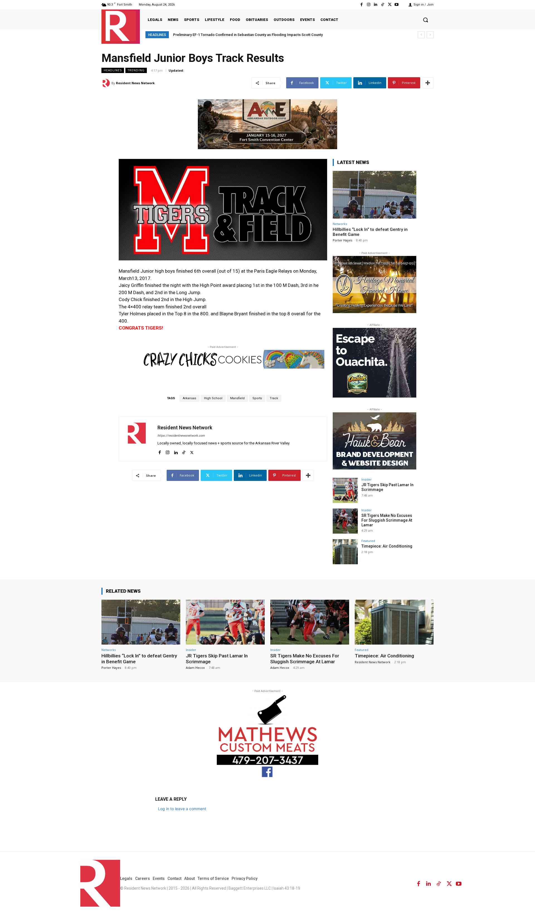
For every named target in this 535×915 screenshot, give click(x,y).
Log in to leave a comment (182, 808)
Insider (366, 479)
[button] (425, 20)
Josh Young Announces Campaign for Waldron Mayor (220, 35)
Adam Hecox (195, 667)
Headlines (113, 70)
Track (274, 398)
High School (213, 398)
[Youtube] (396, 4)
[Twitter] (389, 4)
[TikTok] (382, 4)
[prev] (421, 34)
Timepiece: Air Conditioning (386, 546)
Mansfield (237, 398)
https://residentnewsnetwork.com (181, 435)
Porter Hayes (342, 240)
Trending (136, 70)
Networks (340, 223)
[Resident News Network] (121, 26)
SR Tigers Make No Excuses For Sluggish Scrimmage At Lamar (386, 520)
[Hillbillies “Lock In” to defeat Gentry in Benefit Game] (374, 195)
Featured (368, 540)
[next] (430, 34)
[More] (428, 82)
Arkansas (189, 398)
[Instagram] (368, 4)
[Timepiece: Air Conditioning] (345, 551)
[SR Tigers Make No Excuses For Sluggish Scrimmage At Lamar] (345, 521)
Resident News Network (135, 83)
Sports (257, 398)
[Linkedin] (375, 4)
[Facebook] (361, 4)
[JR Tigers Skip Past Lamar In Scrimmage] (345, 490)
